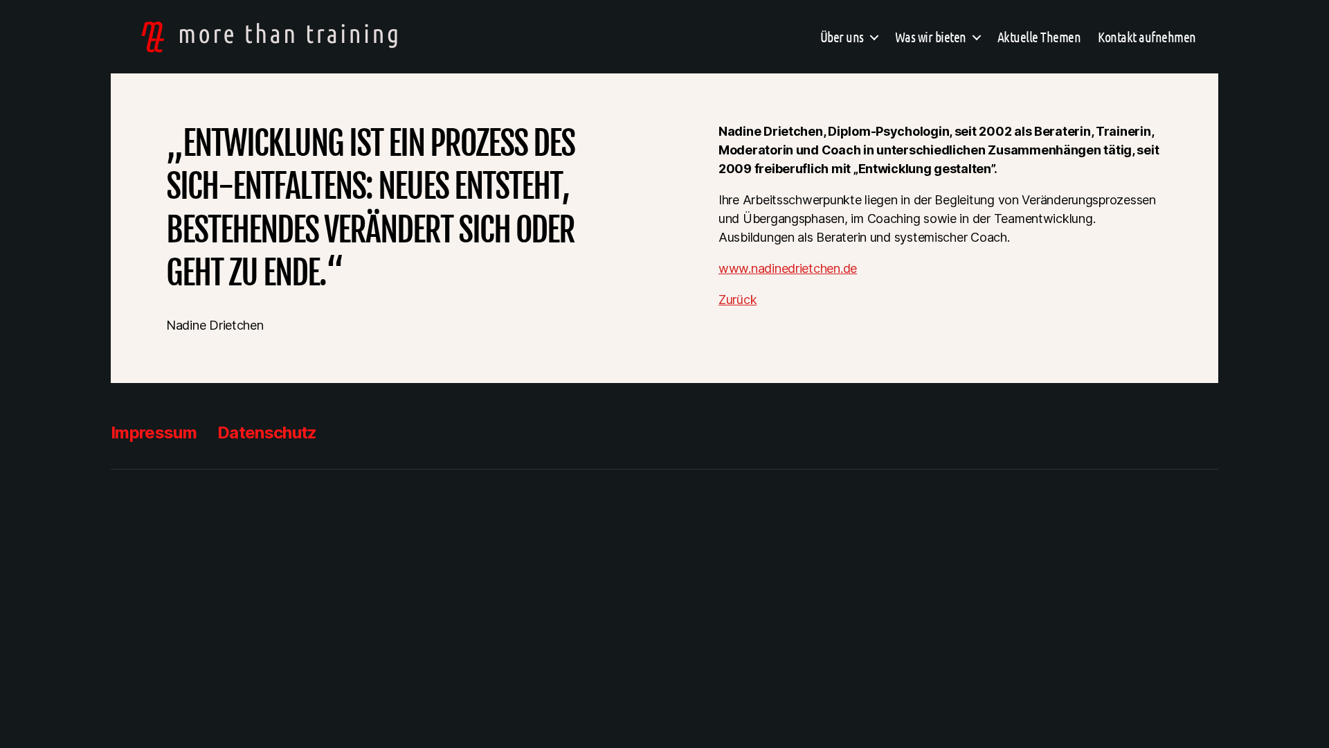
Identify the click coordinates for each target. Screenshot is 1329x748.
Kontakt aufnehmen (1147, 36)
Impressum (154, 432)
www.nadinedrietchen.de (787, 268)
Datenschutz (267, 432)
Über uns (842, 36)
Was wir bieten (930, 36)
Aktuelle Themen (1039, 36)
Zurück (737, 299)
